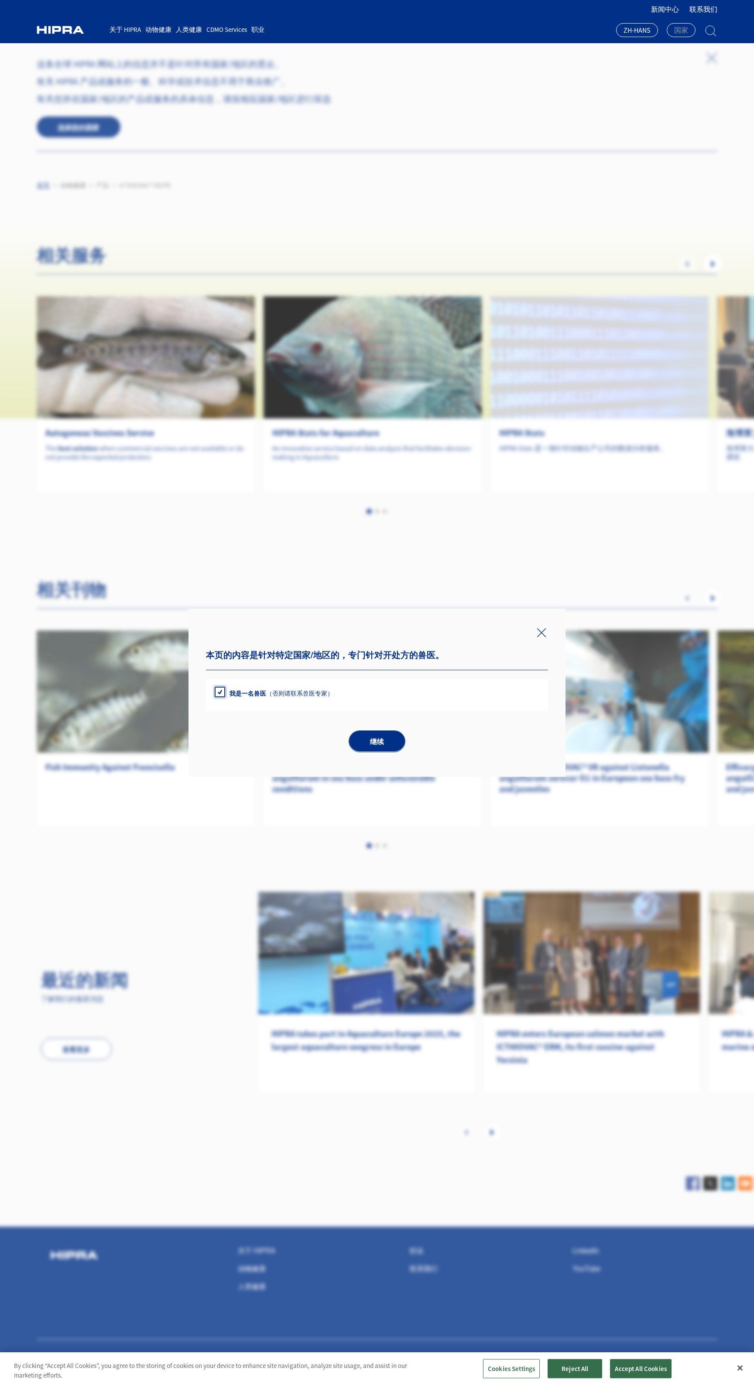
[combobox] (637, 31)
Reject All (575, 1368)
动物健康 (158, 29)
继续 (377, 741)
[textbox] (681, 30)
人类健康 (189, 29)
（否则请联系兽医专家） (281, 692)
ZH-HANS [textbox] (637, 30)
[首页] (70, 30)
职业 (257, 29)
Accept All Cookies (641, 1368)
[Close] (740, 1368)
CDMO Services (226, 29)
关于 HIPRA (125, 29)
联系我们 (703, 9)
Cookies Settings (511, 1368)
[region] (377, 1368)
